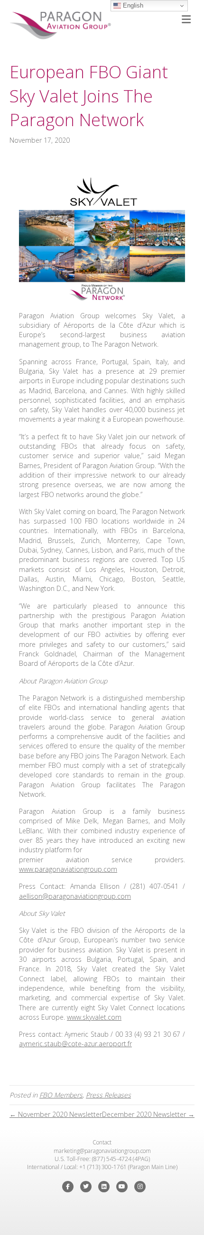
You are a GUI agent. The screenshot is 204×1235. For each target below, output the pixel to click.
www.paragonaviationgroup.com (68, 869)
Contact (102, 1142)
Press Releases (108, 1094)
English (132, 5)
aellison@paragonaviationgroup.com (75, 896)
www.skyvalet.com (94, 1017)
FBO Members (61, 1094)
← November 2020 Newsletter (55, 1114)
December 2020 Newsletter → (148, 1114)
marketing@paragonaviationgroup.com (102, 1151)
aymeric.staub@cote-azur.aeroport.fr (75, 1043)
